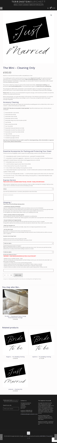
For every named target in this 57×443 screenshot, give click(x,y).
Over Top (9, 126)
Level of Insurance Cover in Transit (12, 246)
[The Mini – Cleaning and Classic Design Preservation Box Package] (55, 437)
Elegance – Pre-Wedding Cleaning (15, 356)
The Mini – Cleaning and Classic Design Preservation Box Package (15, 317)
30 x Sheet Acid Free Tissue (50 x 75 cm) (15, 166)
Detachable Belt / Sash (12, 112)
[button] (51, 15)
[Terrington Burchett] (28, 3)
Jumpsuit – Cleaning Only (15, 389)
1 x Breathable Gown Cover (13, 162)
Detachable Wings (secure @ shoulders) (15, 120)
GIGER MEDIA (42, 436)
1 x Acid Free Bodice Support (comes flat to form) (18, 164)
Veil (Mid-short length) (12, 135)
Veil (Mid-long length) (12, 137)
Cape (8, 134)
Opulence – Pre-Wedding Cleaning (41, 356)
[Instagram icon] (29, 438)
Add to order (18, 275)
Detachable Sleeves (11, 118)
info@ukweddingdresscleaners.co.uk (29, 414)
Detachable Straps (11, 116)
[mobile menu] (1, 8)
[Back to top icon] (28, 433)
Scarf (8, 122)
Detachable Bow (10, 114)
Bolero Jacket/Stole (11, 124)
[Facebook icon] (27, 438)
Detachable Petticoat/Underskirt (14, 128)
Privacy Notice (49, 436)
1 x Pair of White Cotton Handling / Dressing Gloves (18, 168)
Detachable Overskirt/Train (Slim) (14, 130)
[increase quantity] (11, 275)
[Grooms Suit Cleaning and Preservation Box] (1, 437)
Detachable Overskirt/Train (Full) (14, 132)
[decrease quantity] (4, 275)
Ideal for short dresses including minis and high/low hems (28, 279)
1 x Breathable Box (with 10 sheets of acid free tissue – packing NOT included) (24, 156)
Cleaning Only (11, 279)
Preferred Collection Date (10, 254)
